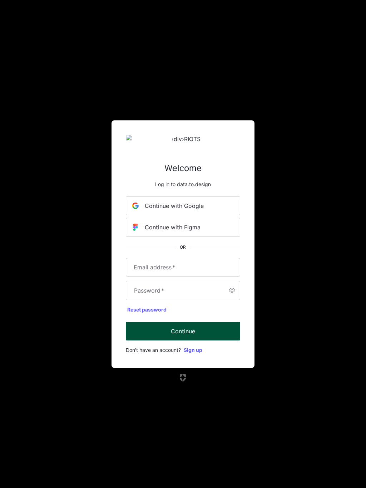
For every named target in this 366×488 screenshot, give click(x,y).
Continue (183, 331)
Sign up (193, 350)
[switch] (232, 290)
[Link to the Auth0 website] (183, 378)
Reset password (147, 310)
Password (149, 290)
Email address (154, 267)
